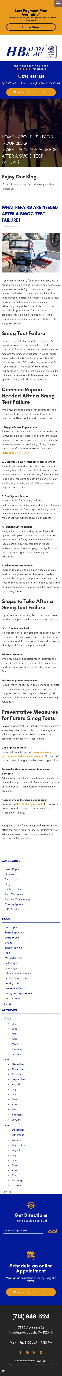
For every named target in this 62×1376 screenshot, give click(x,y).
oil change (11, 968)
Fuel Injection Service (17, 978)
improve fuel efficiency (15, 452)
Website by (36, 1361)
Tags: (6, 919)
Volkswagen (11, 963)
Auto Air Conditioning (17, 899)
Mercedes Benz (14, 958)
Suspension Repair (15, 988)
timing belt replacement (19, 993)
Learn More (31, 27)
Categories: (11, 861)
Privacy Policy (20, 1360)
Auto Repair (12, 879)
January (16, 1054)
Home (8, 137)
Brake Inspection (14, 932)
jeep (7, 952)
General (9, 874)
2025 (8, 1059)
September (18, 1079)
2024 (8, 1124)
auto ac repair (13, 998)
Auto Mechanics (14, 894)
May (14, 1033)
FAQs (47, 137)
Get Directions (31, 1215)
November (18, 1069)
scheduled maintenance (18, 973)
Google (27, 1352)
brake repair (12, 937)
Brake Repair (12, 869)
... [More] (6, 1004)
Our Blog (16, 143)
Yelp (34, 1352)
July (14, 1023)
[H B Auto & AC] (24, 51)
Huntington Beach (15, 889)
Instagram (41, 1352)
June (14, 1028)
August (16, 1084)
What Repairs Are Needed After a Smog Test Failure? (31, 156)
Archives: (10, 1010)
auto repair (11, 927)
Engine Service (13, 947)
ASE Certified (12, 909)
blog (7, 884)
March (15, 1044)
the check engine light (29, 804)
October (17, 1074)
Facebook (20, 1352)
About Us (28, 137)
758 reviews (39, 68)
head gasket (12, 983)
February (17, 1049)
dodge (8, 942)
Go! (52, 1231)
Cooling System (14, 904)
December (18, 1064)
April (14, 1038)
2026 (8, 1018)
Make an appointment (31, 92)
